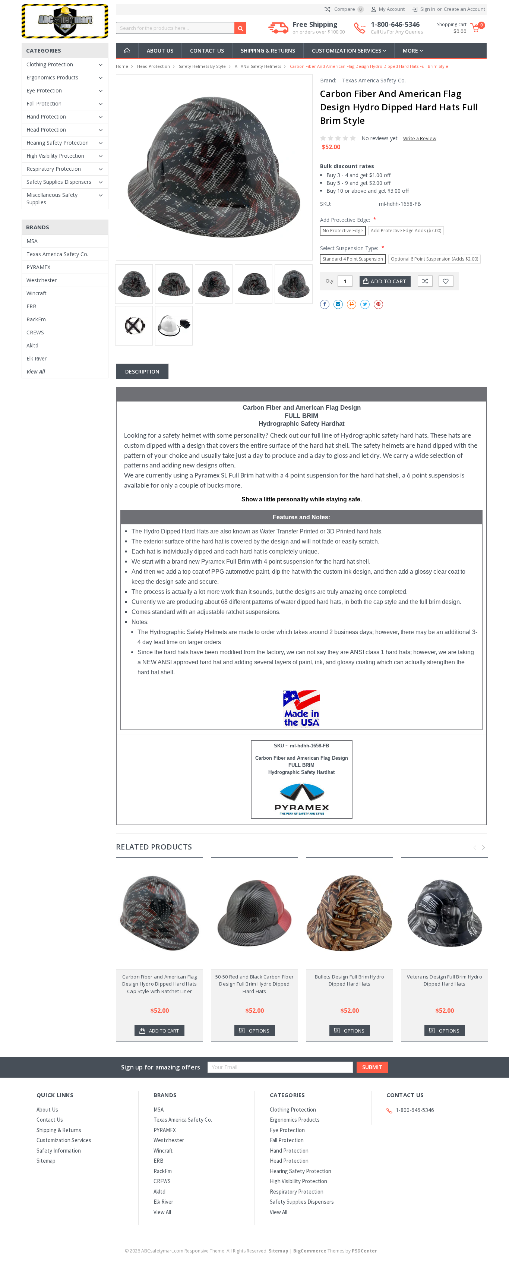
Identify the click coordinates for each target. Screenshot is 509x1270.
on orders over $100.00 (319, 31)
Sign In (427, 9)
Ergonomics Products (52, 77)
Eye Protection (44, 90)
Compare (347, 9)
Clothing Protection (49, 64)
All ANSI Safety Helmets (258, 66)
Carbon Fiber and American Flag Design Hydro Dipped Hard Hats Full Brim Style (369, 66)
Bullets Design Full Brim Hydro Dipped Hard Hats (350, 980)
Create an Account (464, 9)
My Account (392, 9)
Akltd (32, 345)
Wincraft (36, 293)
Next (483, 848)
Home (122, 66)
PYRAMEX (38, 267)
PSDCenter (364, 1251)
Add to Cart (164, 1030)
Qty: (330, 280)
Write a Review (419, 138)
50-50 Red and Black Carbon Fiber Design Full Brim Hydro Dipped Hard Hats (254, 984)
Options (259, 1030)
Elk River (36, 358)
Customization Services (347, 50)
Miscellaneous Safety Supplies (52, 198)
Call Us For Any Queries (397, 31)
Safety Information (59, 1150)
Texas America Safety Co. (57, 254)
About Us (160, 50)
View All (35, 371)
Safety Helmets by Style (202, 66)
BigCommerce (309, 1251)
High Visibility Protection (55, 155)
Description (142, 371)
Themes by (335, 1251)
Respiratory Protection (53, 168)
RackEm (36, 319)
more (411, 50)
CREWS (35, 332)
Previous (475, 848)
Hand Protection (46, 116)
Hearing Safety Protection (57, 142)
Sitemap (46, 1160)
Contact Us (207, 50)
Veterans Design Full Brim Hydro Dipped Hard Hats (444, 980)
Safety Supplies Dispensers (58, 181)
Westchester (41, 280)
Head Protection (46, 129)
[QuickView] (153, 913)
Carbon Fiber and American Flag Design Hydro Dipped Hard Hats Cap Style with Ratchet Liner (159, 984)
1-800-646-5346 (397, 28)
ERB (31, 306)
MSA (32, 241)
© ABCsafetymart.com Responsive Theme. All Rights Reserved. (206, 1251)
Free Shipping (319, 28)
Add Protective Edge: (348, 219)
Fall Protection (43, 103)
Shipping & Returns (268, 50)
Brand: (328, 80)
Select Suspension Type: (352, 248)
